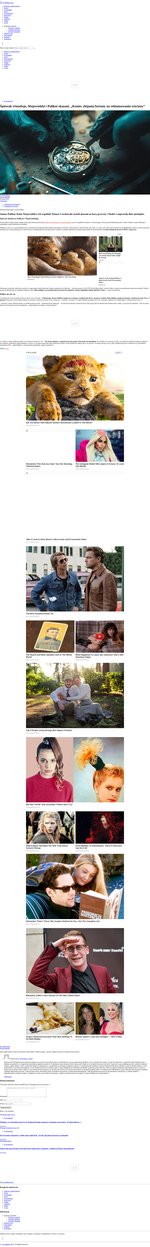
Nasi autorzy (8, 35)
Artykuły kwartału (14, 32)
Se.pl (6, 348)
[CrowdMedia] (6, 3)
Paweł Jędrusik (5, 197)
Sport (6, 12)
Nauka (6, 17)
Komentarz (3, 1096)
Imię (1, 1100)
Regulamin (7, 39)
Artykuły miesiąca (14, 30)
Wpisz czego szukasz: (7, 48)
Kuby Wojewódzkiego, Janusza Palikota (58, 222)
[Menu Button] (1, 1)
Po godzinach (8, 13)
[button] (75, 152)
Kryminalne (8, 10)
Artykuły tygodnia (14, 28)
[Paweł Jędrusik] (5, 195)
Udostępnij (3, 201)
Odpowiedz (8, 1077)
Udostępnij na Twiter (11, 206)
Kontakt (6, 37)
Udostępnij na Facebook (12, 204)
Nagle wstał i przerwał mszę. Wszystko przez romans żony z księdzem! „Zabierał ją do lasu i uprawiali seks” (37, 1148)
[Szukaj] (34, 48)
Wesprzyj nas (8, 33)
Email (2, 1104)
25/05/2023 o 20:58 (26, 1059)
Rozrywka (7, 15)
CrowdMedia (6, 1244)
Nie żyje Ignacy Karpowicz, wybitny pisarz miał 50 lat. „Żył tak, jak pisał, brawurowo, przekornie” (34, 1135)
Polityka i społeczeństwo (12, 6)
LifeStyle (7, 19)
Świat (6, 8)
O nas (6, 23)
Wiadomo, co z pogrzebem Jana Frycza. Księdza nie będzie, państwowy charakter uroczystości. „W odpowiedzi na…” (41, 1122)
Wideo (6, 21)
